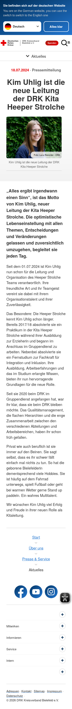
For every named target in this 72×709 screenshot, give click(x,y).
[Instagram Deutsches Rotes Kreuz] (51, 591)
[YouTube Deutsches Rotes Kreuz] (36, 591)
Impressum (54, 691)
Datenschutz (14, 696)
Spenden (52, 42)
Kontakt (26, 691)
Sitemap (39, 691)
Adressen (12, 691)
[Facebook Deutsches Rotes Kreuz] (20, 591)
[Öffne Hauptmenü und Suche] (65, 43)
